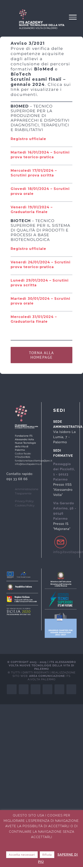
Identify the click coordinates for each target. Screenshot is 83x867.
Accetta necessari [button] (22, 854)
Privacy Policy (24, 501)
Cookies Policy (24, 505)
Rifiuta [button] (47, 854)
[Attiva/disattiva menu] (72, 17)
